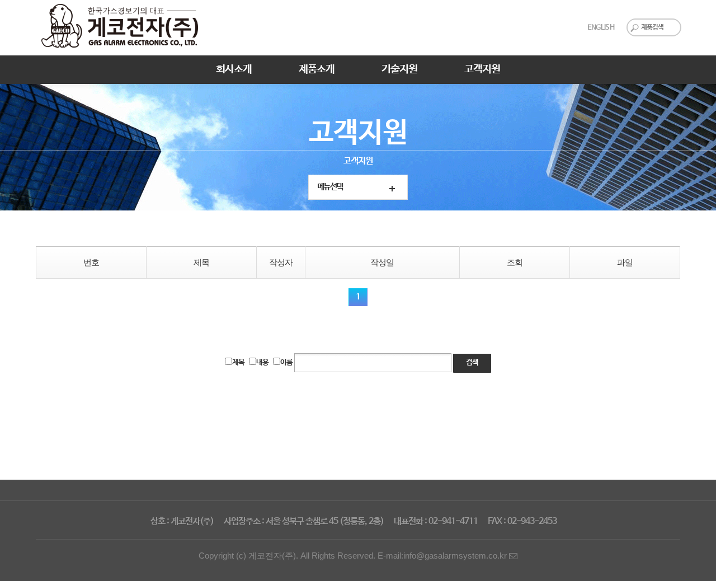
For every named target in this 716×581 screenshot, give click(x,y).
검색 (472, 362)
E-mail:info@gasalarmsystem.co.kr (443, 555)
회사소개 (234, 69)
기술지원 (399, 69)
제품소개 (317, 69)
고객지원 (482, 69)
